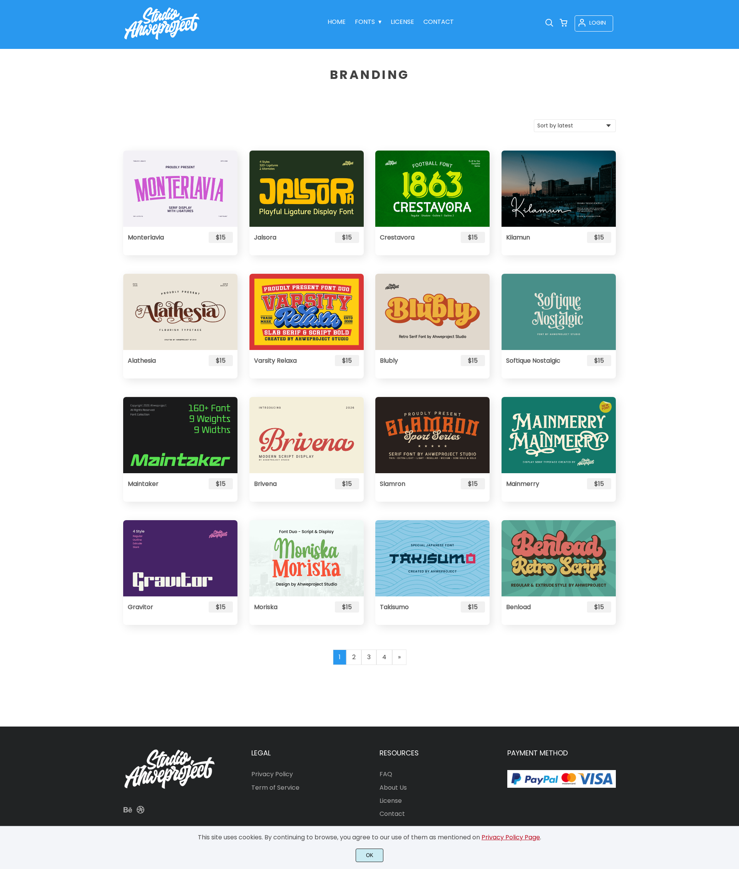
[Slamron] (432, 435)
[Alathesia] (180, 312)
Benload (518, 607)
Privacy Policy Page (511, 837)
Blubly (389, 360)
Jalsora (265, 237)
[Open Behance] (127, 812)
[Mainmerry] (559, 435)
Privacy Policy (272, 774)
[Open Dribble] (140, 812)
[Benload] (559, 558)
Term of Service (275, 787)
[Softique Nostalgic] (559, 312)
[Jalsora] (306, 189)
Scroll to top (732, 715)
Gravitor (140, 607)
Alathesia (142, 360)
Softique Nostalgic (533, 360)
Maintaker (143, 483)
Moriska (266, 607)
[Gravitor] (180, 558)
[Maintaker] (180, 435)
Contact (392, 813)
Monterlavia (146, 237)
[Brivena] (306, 435)
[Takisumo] (432, 558)
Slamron (392, 483)
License (391, 800)
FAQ (386, 774)
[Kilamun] (559, 189)
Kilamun (518, 237)
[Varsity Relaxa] (306, 312)
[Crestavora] (432, 189)
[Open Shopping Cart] (563, 23)
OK (369, 855)
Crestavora (397, 237)
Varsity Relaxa (275, 360)
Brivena (265, 483)
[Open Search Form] (549, 23)
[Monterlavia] (180, 189)
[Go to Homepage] (162, 40)
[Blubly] (432, 312)
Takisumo (394, 607)
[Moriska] (306, 558)
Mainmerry (522, 483)
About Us (393, 787)
